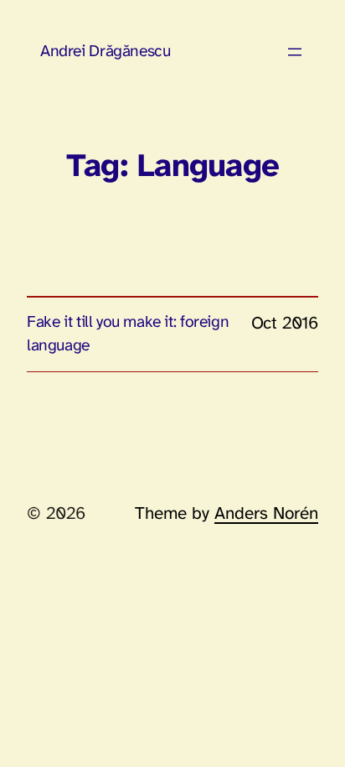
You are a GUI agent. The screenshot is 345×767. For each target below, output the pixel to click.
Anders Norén (266, 514)
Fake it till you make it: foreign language (128, 334)
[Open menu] (295, 52)
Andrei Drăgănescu (105, 52)
